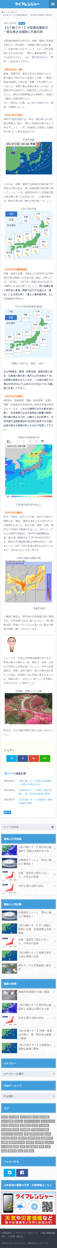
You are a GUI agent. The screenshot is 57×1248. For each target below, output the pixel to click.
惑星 (22, 1146)
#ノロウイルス (48, 1121)
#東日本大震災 (36, 1134)
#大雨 (15, 1129)
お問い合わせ (16, 1236)
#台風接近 (25, 1125)
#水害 (47, 1134)
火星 (48, 1146)
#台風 (4, 1125)
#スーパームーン (32, 1121)
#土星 (34, 1125)
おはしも (49, 1142)
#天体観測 (25, 1129)
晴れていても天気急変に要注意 (34, 967)
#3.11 (4, 1117)
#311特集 (44, 1117)
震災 (31, 1151)
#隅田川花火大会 (17, 1142)
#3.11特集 (14, 1117)
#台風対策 (14, 1125)
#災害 (13, 1138)
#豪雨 (4, 1142)
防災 (20, 1151)
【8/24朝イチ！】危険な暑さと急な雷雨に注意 (34, 954)
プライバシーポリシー (27, 1232)
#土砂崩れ (44, 1125)
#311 (35, 1117)
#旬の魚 (18, 1134)
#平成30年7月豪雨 (40, 1129)
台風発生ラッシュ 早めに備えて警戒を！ (34, 861)
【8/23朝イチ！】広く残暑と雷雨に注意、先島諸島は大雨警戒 (34, 929)
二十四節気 (7, 1146)
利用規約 (7, 1232)
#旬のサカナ (7, 1134)
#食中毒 (39, 1142)
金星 (4, 1151)
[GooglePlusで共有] (33, 758)
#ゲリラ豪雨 (7, 1121)
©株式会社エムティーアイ (38, 1243)
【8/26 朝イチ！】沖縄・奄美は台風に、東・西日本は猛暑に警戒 (35, 792)
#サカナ (18, 1121)
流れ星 (34, 1146)
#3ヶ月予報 (26, 1117)
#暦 (26, 1134)
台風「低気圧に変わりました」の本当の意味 (33, 874)
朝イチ (8, 773)
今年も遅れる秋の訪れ (31, 885)
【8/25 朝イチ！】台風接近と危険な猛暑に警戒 (35, 801)
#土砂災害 (6, 1129)
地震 (16, 1146)
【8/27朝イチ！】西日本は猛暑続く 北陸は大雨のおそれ (35, 782)
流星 (41, 1146)
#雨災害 (30, 1142)
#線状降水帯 (46, 1138)
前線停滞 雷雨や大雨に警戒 (33, 991)
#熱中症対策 (33, 1138)
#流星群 (5, 1138)
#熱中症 (22, 1138)
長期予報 (12, 1151)
